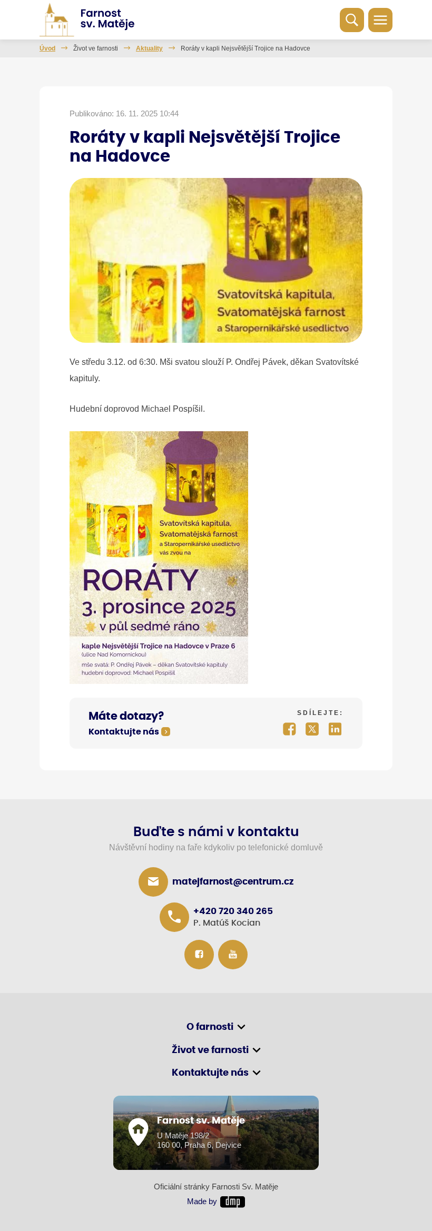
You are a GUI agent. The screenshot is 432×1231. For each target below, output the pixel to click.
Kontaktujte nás (124, 732)
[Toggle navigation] (380, 20)
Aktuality (149, 48)
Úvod (47, 48)
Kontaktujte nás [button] (210, 1073)
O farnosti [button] (209, 1027)
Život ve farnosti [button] (210, 1050)
